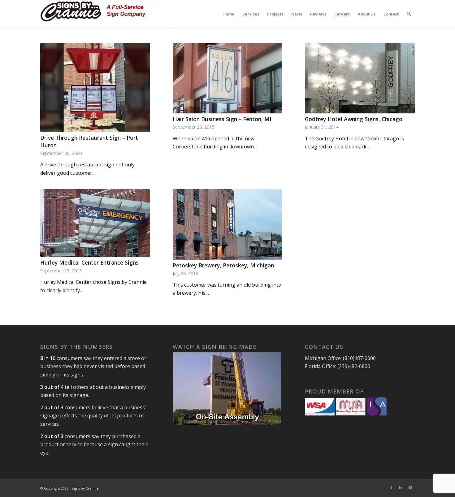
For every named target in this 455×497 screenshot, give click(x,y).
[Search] (409, 14)
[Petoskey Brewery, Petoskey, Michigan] (228, 224)
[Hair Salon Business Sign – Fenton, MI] (228, 78)
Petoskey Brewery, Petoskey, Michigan (223, 265)
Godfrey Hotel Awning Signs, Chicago (353, 119)
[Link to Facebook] (391, 487)
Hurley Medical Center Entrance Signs (89, 262)
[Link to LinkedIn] (400, 487)
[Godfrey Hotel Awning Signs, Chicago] (360, 78)
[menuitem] (228, 14)
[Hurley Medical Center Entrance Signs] (95, 223)
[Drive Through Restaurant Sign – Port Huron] (95, 87)
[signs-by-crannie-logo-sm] (92, 14)
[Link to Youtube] (410, 487)
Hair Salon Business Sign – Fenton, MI (222, 119)
